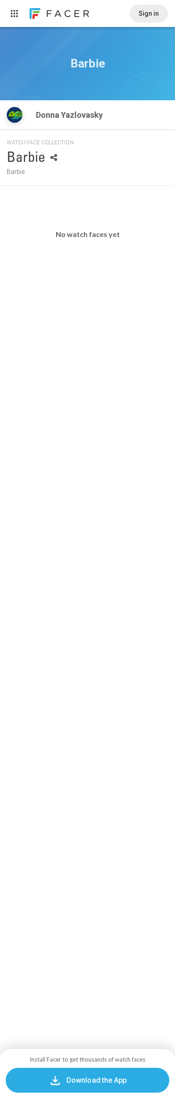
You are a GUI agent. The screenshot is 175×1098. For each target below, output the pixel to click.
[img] (14, 115)
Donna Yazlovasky (70, 115)
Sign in (149, 13)
